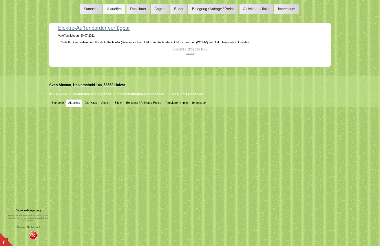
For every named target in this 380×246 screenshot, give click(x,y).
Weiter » (201, 49)
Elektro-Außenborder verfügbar (94, 28)
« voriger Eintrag (183, 49)
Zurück (190, 53)
